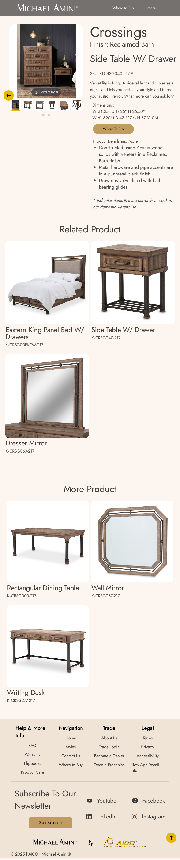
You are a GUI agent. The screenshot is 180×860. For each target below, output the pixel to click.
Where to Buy (113, 129)
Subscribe (51, 822)
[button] (156, 8)
